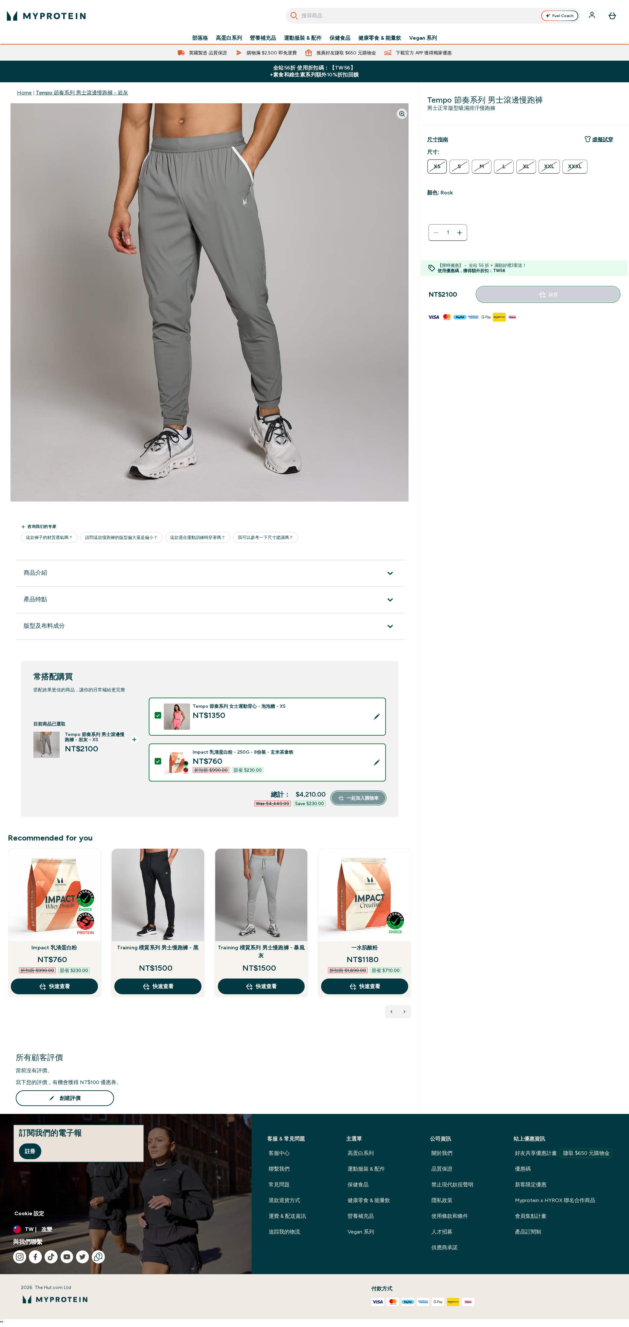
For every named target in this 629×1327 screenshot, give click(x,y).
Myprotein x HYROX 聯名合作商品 (555, 1200)
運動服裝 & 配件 (303, 38)
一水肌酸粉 (365, 947)
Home (24, 92)
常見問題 (279, 1184)
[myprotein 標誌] (46, 15)
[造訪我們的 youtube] (66, 1256)
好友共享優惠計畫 (562, 1153)
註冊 (30, 1151)
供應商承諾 (444, 1247)
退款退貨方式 (284, 1200)
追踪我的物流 (284, 1232)
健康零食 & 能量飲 (379, 38)
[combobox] (433, 16)
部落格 (200, 38)
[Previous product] (391, 1011)
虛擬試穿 (602, 139)
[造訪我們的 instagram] (19, 1256)
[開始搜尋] (294, 16)
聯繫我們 (279, 1169)
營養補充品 (263, 38)
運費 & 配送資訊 (287, 1216)
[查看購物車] (612, 15)
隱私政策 (441, 1200)
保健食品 (340, 38)
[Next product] (404, 1011)
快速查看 (59, 986)
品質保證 (441, 1169)
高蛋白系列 (229, 38)
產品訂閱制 (528, 1232)
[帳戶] (592, 15)
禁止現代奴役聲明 (452, 1184)
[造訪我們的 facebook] (35, 1256)
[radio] (437, 166)
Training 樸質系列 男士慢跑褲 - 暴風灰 (261, 951)
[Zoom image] (402, 114)
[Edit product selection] (376, 716)
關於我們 (441, 1153)
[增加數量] (459, 233)
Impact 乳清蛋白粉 (54, 947)
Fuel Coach (563, 15)
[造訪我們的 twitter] (82, 1256)
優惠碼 (523, 1169)
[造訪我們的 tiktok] (51, 1256)
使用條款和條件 (449, 1216)
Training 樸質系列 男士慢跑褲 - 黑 (158, 947)
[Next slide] (410, 937)
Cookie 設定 (29, 1213)
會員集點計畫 (530, 1216)
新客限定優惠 (530, 1184)
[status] (447, 233)
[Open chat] (98, 1256)
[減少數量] (436, 233)
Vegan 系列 (423, 38)
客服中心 (279, 1153)
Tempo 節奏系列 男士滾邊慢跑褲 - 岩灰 (82, 92)
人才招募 (441, 1232)
